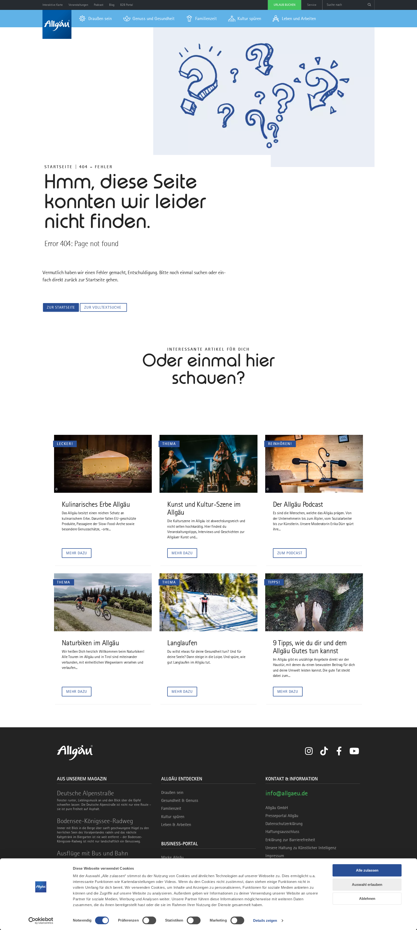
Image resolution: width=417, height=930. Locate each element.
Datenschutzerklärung (284, 823)
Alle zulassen (367, 870)
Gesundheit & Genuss (179, 800)
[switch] (149, 920)
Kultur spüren (172, 816)
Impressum (274, 855)
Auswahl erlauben (367, 884)
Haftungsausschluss (282, 831)
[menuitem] (95, 18)
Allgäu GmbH (276, 807)
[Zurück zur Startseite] (56, 24)
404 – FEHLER (96, 166)
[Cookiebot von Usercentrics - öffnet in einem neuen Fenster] (41, 920)
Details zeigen (265, 920)
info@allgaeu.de (286, 793)
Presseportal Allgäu (281, 815)
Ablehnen (367, 898)
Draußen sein (172, 792)
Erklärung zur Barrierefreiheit (290, 839)
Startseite (58, 166)
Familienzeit (171, 808)
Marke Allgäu (172, 857)
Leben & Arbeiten (176, 824)
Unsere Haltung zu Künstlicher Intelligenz (300, 847)
